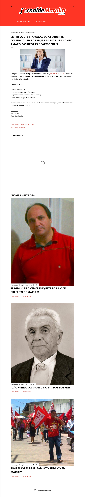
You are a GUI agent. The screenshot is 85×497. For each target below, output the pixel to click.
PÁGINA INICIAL (23, 21)
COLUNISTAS (37, 21)
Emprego (22, 127)
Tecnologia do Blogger (44, 490)
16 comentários (26, 476)
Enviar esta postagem (27, 124)
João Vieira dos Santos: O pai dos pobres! (40, 387)
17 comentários (26, 392)
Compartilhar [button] (15, 124)
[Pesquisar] (73, 6)
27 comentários (26, 296)
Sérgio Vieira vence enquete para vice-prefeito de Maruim (39, 290)
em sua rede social (57, 74)
